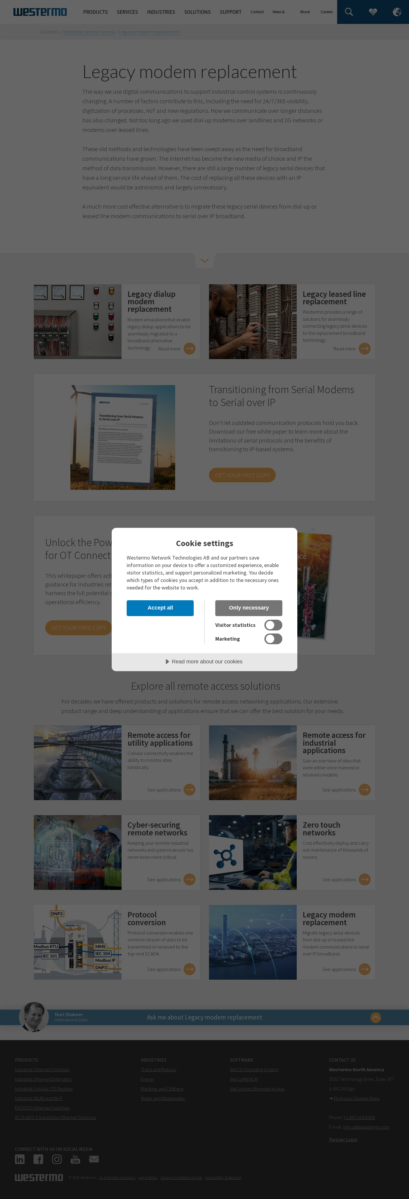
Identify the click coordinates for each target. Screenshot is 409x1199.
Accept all (160, 608)
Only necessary (249, 608)
